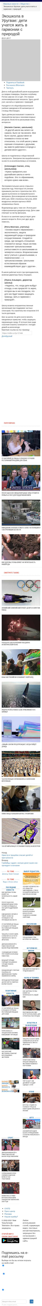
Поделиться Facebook (15, 82)
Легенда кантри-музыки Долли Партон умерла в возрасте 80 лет (10, 982)
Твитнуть (10, 88)
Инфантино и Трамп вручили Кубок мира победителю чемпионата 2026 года (10, 1198)
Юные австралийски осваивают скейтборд (17, 677)
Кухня (31, 1092)
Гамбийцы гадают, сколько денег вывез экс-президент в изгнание (20, 864)
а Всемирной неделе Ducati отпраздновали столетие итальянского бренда (31, 1134)
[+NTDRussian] (2, 1125)
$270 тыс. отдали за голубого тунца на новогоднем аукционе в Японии (31, 1108)
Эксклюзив (31, 924)
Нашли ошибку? (11, 1216)
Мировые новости (10, 3)
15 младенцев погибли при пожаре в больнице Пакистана (10, 954)
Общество (24, 3)
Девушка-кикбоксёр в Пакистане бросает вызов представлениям (10, 946)
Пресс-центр (9, 1211)
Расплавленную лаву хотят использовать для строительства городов (31, 1014)
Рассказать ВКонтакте (15, 85)
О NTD (7, 1208)
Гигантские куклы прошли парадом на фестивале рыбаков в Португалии (30, 1062)
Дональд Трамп (7, 874)
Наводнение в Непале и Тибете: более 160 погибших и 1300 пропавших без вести (10, 917)
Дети (4, 336)
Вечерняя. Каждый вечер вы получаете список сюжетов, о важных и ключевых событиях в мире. (21, 1268)
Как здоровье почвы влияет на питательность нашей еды (9, 895)
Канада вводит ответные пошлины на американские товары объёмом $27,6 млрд (10, 973)
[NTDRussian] (2, 1114)
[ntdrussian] (2, 1128)
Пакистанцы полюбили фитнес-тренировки (17, 814)
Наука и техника (31, 978)
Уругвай (9, 336)
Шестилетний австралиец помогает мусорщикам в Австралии (9, 1054)
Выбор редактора (31, 871)
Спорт (10, 1138)
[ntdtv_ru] (2, 1131)
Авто (31, 1117)
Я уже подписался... (10, 1304)
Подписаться (32, 1301)
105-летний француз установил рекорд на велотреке (21, 846)
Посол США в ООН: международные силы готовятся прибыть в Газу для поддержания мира (10, 906)
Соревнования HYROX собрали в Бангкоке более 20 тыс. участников (9, 1176)
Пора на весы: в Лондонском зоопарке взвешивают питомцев (10, 1032)
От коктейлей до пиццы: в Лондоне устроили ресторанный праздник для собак (10, 927)
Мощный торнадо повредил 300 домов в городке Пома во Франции (9, 963)
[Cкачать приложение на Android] (10, 1241)
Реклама (8, 1214)
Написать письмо (30, 1243)
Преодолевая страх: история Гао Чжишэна (30, 938)
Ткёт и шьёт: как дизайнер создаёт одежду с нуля (29, 1083)
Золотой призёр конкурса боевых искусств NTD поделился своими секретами (29, 913)
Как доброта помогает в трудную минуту (31, 970)
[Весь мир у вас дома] (2, 1118)
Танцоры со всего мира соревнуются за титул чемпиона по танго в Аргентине (10, 937)
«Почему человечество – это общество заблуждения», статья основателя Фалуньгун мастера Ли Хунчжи (31, 890)
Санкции (16, 874)
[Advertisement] (21, 358)
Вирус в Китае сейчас (10, 882)
